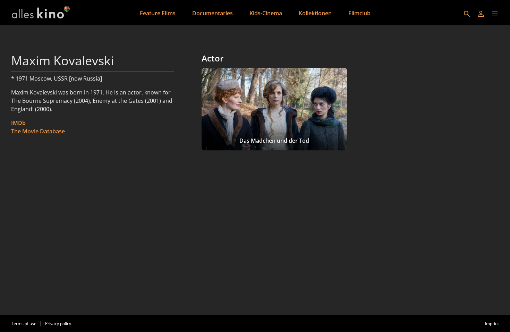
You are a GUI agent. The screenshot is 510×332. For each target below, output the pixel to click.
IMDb (18, 123)
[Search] (467, 14)
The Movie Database (38, 131)
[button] (495, 14)
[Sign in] (481, 14)
